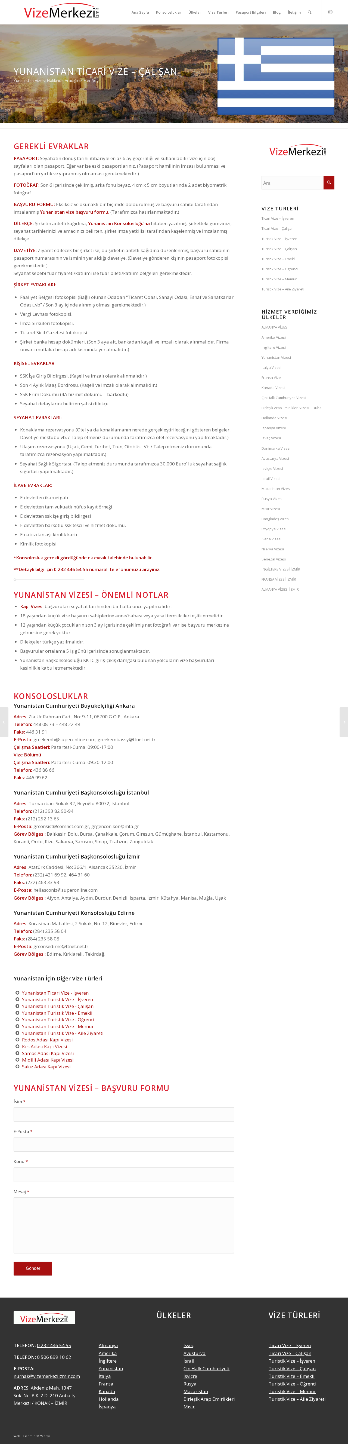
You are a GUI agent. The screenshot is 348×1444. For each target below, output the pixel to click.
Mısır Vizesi (271, 508)
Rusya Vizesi (272, 498)
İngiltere (108, 1361)
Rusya (190, 1384)
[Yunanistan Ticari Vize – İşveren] (4, 722)
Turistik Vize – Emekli (279, 258)
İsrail (189, 1361)
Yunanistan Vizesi (276, 357)
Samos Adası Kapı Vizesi (48, 1053)
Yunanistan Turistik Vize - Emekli (57, 1013)
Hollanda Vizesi (274, 417)
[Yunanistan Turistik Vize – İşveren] (344, 722)
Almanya (108, 1345)
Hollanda (109, 1399)
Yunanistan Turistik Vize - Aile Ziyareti (63, 1033)
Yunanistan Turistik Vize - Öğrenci (58, 1019)
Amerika (108, 1353)
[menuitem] (140, 12)
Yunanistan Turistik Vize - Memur (58, 1026)
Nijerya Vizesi (273, 549)
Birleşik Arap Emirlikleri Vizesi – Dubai (292, 407)
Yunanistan (111, 1368)
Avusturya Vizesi (275, 458)
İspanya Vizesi (274, 427)
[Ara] (309, 12)
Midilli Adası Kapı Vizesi (48, 1060)
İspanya (107, 1406)
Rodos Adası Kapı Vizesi (47, 1040)
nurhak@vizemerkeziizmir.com (47, 1376)
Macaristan (196, 1391)
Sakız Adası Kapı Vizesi (46, 1066)
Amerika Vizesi (274, 337)
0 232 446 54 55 (71, 569)
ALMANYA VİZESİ (275, 327)
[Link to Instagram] (330, 12)
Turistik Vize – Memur (279, 279)
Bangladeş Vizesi (276, 518)
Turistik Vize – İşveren (279, 238)
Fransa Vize (271, 377)
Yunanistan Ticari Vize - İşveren (55, 993)
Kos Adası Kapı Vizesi (44, 1046)
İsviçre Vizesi (272, 468)
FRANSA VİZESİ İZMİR (279, 579)
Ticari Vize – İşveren (278, 218)
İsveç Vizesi (271, 438)
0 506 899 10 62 (54, 1357)
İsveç (189, 1345)
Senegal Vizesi (274, 559)
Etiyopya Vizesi (274, 528)
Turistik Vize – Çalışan (279, 248)
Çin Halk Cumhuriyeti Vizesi (284, 397)
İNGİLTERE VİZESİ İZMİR (281, 569)
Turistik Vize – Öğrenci (280, 268)
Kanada (107, 1391)
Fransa (106, 1384)
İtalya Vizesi (271, 367)
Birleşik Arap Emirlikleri (209, 1399)
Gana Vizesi (271, 538)
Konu (21, 1161)
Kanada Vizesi (273, 387)
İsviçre (190, 1376)
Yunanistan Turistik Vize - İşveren (57, 999)
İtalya (105, 1376)
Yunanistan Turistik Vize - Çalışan (58, 1006)
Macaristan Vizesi (276, 488)
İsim (20, 1102)
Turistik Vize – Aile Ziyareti (283, 289)
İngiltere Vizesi (274, 347)
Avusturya (195, 1353)
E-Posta (23, 1132)
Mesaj (21, 1192)
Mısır (189, 1406)
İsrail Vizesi (271, 478)
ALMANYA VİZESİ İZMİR (280, 589)
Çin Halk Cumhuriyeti (206, 1368)
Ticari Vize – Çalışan (278, 228)
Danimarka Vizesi (276, 448)
